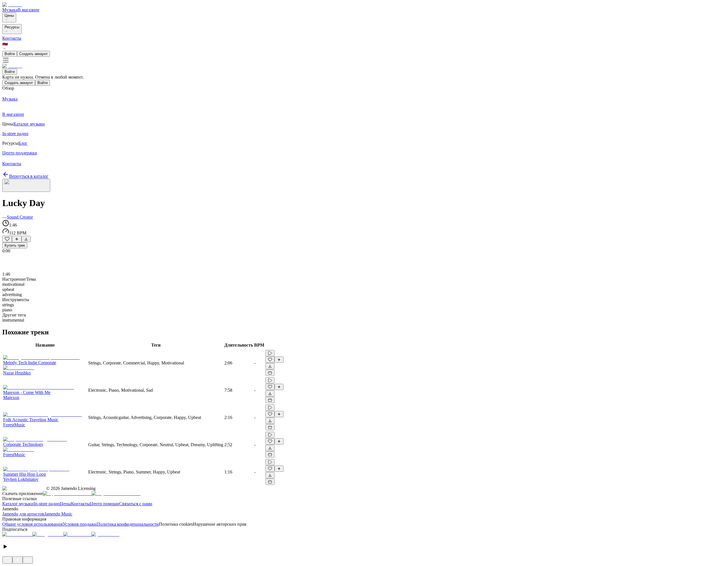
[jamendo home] (12, 4)
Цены (9, 15)
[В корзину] (270, 373)
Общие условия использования (32, 524)
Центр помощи (104, 503)
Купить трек (15, 245)
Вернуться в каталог (28, 176)
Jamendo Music (58, 514)
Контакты (11, 38)
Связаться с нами (135, 503)
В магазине (28, 9)
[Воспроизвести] (270, 353)
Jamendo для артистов (23, 514)
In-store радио (47, 503)
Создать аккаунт (33, 54)
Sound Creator (20, 217)
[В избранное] (7, 239)
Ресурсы (12, 27)
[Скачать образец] (26, 239)
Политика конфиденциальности (128, 524)
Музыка (10, 9)
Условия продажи (80, 524)
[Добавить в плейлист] (17, 239)
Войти (10, 54)
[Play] (26, 185)
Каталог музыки (18, 503)
